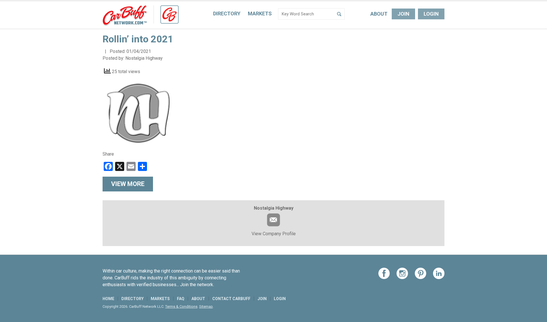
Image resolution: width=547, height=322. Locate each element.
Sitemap (206, 306)
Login (431, 14)
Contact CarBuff (231, 299)
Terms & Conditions (181, 306)
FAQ (180, 299)
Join (403, 14)
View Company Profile (274, 233)
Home (108, 299)
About (378, 14)
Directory (226, 13)
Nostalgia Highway (144, 58)
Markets (260, 13)
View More (127, 183)
